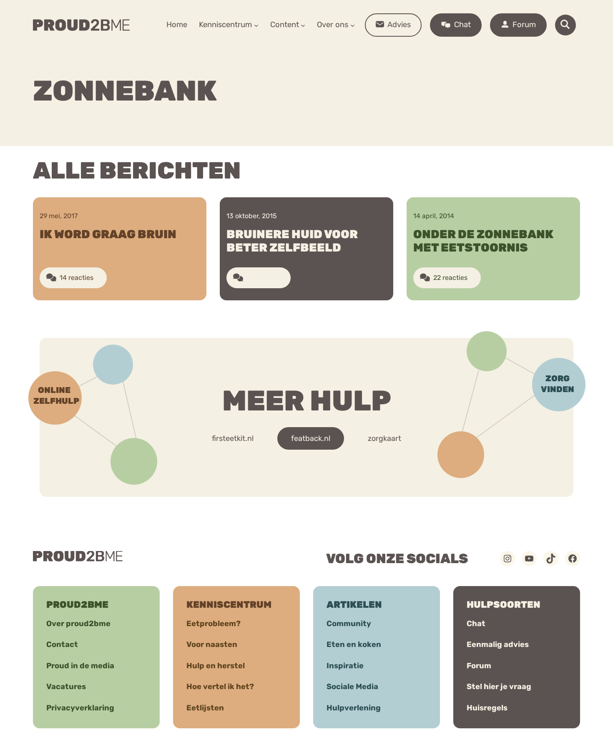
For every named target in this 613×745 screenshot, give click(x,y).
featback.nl (310, 438)
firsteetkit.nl (233, 438)
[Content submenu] (303, 25)
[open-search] (565, 25)
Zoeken (370, 50)
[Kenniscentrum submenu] (256, 25)
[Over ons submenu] (352, 25)
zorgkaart (384, 438)
